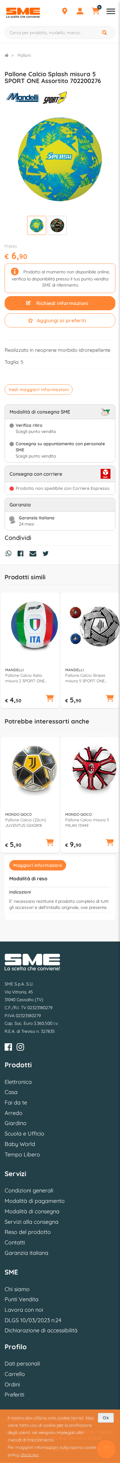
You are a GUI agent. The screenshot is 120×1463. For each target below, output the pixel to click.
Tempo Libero (22, 1154)
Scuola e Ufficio (24, 1133)
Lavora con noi (24, 1309)
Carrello (15, 1374)
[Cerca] (104, 32)
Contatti (15, 1242)
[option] (30, 651)
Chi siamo (17, 1289)
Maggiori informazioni (37, 865)
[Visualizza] (36, 226)
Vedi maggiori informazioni (39, 389)
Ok (106, 1418)
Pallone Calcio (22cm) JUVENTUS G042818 (25, 822)
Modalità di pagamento (35, 1200)
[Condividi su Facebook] (22, 554)
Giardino (15, 1123)
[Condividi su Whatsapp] (10, 554)
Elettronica (18, 1081)
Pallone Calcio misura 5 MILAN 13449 (87, 822)
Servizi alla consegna (31, 1221)
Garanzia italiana (26, 1252)
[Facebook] (8, 1048)
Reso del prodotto (28, 1231)
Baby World (20, 1144)
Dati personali (22, 1363)
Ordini (12, 1384)
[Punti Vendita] (64, 12)
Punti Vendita (21, 1299)
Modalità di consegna (32, 1211)
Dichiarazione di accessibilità (41, 1330)
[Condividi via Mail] (34, 554)
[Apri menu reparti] (110, 12)
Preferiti (14, 1394)
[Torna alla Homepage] (7, 55)
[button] (50, 698)
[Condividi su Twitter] (47, 554)
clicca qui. (29, 1454)
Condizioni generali (29, 1190)
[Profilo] (80, 12)
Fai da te (16, 1102)
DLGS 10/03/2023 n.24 (33, 1320)
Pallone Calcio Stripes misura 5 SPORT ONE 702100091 (85, 678)
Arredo (13, 1112)
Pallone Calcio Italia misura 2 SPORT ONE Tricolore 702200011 (25, 678)
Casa (11, 1092)
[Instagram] (20, 1048)
